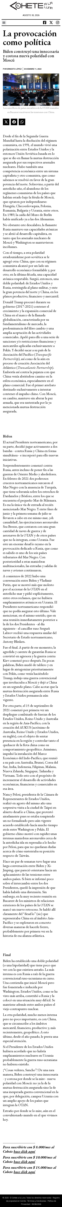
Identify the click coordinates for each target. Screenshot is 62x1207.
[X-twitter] (51, 22)
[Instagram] (57, 22)
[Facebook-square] (44, 22)
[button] (4, 22)
